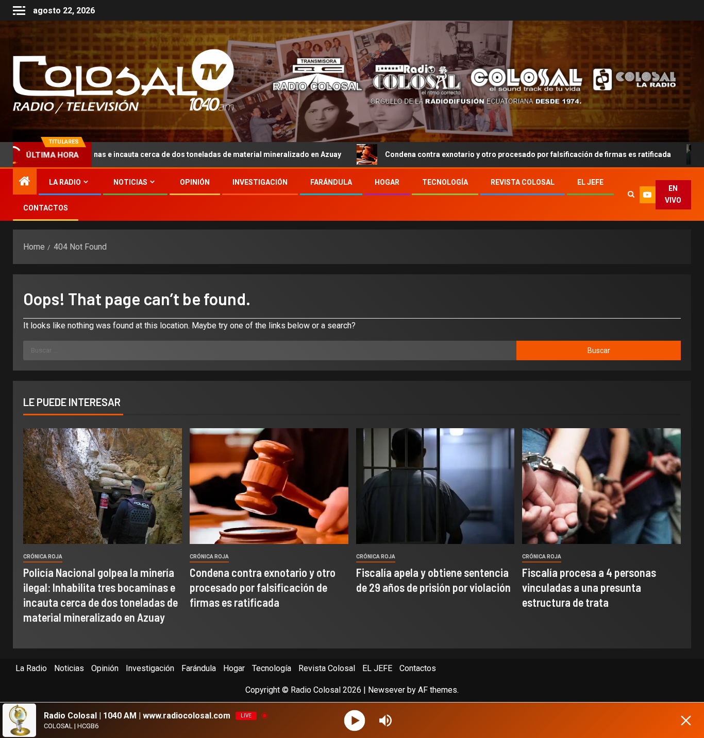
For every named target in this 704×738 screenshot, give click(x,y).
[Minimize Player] (686, 720)
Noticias (130, 182)
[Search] (631, 194)
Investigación (260, 182)
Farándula (331, 182)
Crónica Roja (42, 556)
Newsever (386, 690)
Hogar (387, 182)
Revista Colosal (523, 182)
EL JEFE (590, 182)
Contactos (45, 208)
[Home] (24, 182)
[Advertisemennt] (466, 80)
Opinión (195, 182)
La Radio (65, 182)
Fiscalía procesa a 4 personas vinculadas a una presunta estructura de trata (589, 587)
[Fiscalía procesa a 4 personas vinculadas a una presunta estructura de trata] (601, 486)
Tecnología (445, 182)
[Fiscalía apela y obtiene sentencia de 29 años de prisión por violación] (435, 486)
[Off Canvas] (19, 10)
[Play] (355, 720)
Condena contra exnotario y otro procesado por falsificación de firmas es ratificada (473, 154)
